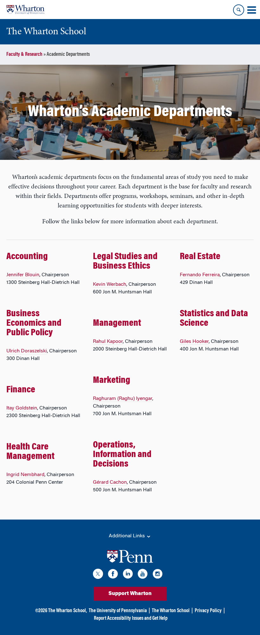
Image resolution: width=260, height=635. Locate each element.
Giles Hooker (194, 341)
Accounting (27, 257)
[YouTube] (143, 575)
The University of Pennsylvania (118, 610)
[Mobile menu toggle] (251, 10)
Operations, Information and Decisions (122, 455)
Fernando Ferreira (200, 275)
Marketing (111, 380)
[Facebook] (113, 575)
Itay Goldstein (21, 408)
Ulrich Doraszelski (26, 351)
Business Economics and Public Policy (34, 323)
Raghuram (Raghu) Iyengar (122, 398)
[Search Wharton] (238, 10)
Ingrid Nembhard (25, 474)
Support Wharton (130, 593)
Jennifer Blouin (22, 275)
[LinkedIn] (128, 575)
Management (117, 323)
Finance (20, 390)
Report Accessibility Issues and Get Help (130, 618)
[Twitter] (98, 575)
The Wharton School (171, 610)
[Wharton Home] (25, 9)
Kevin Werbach (109, 284)
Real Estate (200, 257)
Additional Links (127, 536)
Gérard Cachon (110, 482)
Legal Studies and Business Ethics (125, 261)
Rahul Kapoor (108, 341)
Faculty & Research (24, 54)
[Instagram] (158, 575)
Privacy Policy (208, 610)
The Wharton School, (67, 610)
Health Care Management (30, 452)
